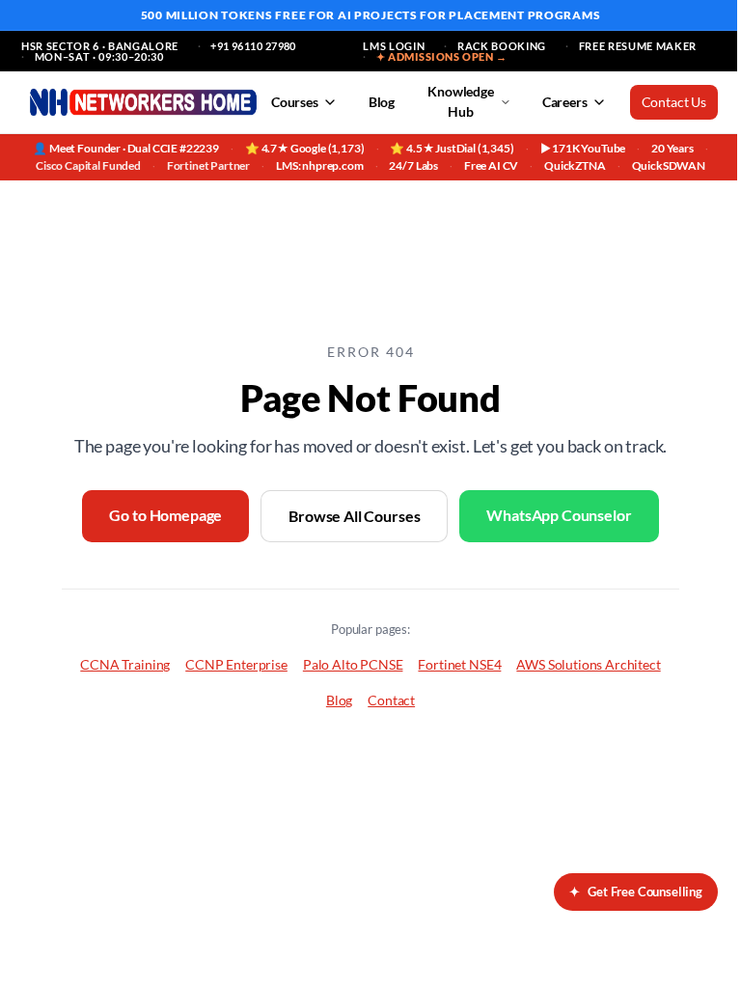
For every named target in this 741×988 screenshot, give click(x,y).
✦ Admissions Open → (441, 56)
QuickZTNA (575, 165)
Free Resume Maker (638, 46)
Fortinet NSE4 (459, 664)
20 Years (672, 148)
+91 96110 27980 (253, 46)
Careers (565, 102)
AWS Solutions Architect (588, 664)
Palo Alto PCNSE (353, 664)
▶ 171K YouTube (583, 148)
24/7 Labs (413, 165)
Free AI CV (491, 165)
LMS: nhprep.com (320, 165)
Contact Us (674, 102)
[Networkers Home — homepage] (143, 102)
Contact (391, 700)
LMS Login (394, 46)
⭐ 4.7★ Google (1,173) (305, 148)
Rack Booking (501, 46)
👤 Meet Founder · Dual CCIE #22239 (126, 148)
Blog (382, 102)
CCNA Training (125, 664)
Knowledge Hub (460, 101)
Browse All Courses (354, 516)
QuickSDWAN (668, 165)
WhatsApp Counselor (558, 515)
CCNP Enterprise (236, 664)
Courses (294, 102)
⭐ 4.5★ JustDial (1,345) (451, 148)
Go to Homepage (165, 515)
